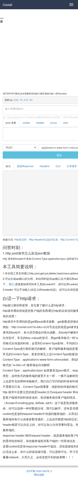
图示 (11, 284)
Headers (45, 166)
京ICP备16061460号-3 (39, 471)
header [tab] (40, 122)
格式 (8, 166)
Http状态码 (20, 239)
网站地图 (39, 474)
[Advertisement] (39, 51)
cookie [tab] (26, 122)
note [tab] (65, 122)
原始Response (25, 166)
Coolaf (7, 4)
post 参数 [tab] (11, 122)
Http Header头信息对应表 (43, 239)
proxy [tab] (53, 122)
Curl (58, 166)
